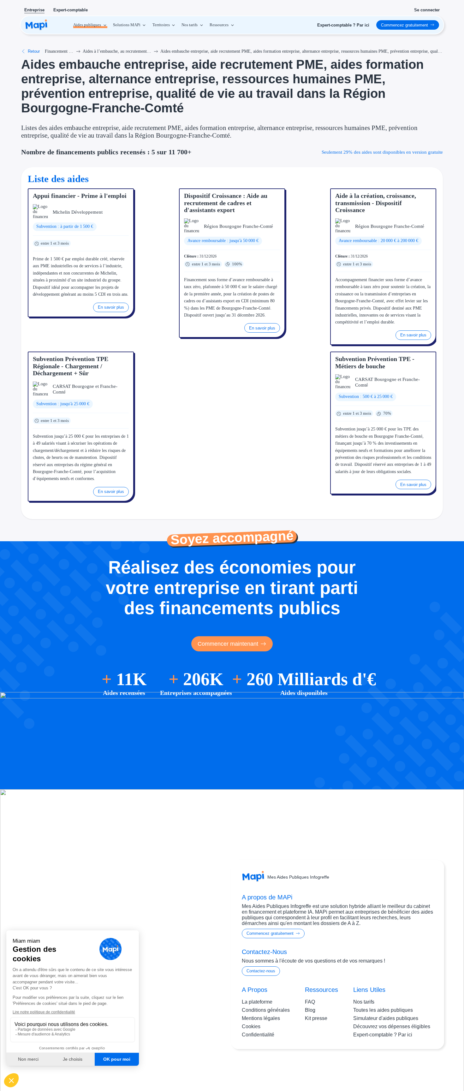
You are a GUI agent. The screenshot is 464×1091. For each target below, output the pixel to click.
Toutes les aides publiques (383, 1010)
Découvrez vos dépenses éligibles (391, 1026)
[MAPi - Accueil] (36, 25)
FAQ (310, 1002)
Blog (310, 1010)
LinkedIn (422, 1068)
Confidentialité (258, 1034)
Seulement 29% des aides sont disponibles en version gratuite (382, 152)
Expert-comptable (70, 10)
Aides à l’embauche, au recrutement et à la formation (117, 51)
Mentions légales (261, 1018)
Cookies (251, 1026)
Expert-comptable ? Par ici (382, 1034)
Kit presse (316, 1018)
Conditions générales (266, 1010)
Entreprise (34, 10)
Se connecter (427, 10)
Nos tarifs (363, 1002)
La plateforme (257, 1002)
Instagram (396, 1068)
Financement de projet (59, 51)
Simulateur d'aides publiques (385, 1018)
